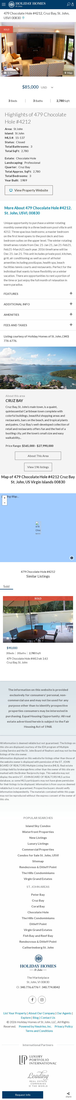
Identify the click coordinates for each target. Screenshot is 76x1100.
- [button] (4, 502)
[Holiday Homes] (26, 7)
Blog (36, 1017)
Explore (26, 1017)
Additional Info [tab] (17, 304)
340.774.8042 (51, 987)
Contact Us (48, 1017)
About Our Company (41, 1013)
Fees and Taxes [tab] (15, 325)
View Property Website (31, 190)
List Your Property (14, 1013)
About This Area (38, 455)
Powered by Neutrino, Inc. (35, 1026)
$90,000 (12, 647)
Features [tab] (11, 293)
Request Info (22, 1094)
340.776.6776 (29, 987)
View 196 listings (38, 467)
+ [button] (4, 497)
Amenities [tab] (11, 314)
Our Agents (64, 1013)
